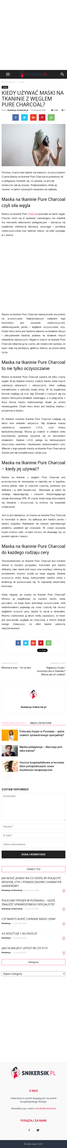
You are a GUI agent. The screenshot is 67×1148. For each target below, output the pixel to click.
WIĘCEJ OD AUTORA (40, 723)
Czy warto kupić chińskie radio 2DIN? (29, 919)
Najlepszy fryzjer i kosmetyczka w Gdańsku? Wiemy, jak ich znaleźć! (51, 671)
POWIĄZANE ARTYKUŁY (14, 723)
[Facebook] (29, 1130)
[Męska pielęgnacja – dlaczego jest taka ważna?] (10, 750)
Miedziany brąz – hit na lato (16, 667)
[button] (62, 74)
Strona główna (8, 82)
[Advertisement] (33, 35)
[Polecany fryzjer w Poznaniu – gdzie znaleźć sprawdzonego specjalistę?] (10, 735)
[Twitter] (38, 1130)
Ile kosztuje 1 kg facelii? (19, 933)
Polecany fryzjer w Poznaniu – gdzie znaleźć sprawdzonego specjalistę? (28, 902)
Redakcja (6, 923)
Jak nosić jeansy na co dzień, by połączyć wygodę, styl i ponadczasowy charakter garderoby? (31, 882)
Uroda (5, 87)
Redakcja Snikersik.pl (17, 110)
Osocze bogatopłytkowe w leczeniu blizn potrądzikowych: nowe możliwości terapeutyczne (42, 766)
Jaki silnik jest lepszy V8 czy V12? (25, 948)
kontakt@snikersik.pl (45, 1108)
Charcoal (33, 214)
